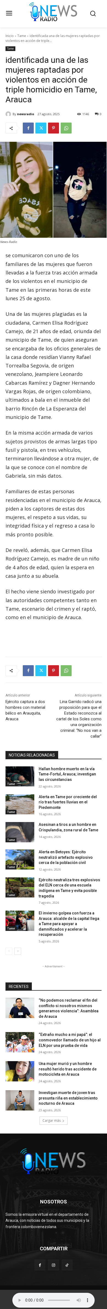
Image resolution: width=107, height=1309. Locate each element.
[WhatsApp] (66, 128)
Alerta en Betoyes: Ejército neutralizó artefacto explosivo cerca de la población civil (66, 857)
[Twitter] (40, 128)
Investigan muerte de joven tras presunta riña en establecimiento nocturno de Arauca (68, 1098)
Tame (21, 35)
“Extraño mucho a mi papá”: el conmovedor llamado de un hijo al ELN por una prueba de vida (70, 1039)
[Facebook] (28, 128)
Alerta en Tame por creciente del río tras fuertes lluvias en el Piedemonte (68, 802)
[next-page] (17, 951)
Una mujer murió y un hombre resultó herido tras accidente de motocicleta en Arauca (68, 1068)
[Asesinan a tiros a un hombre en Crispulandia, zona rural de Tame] (19, 832)
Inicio (9, 35)
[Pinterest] (53, 128)
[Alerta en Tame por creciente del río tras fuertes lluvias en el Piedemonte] (19, 804)
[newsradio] (9, 114)
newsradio (25, 114)
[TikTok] (67, 1265)
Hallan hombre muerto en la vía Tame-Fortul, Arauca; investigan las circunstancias (67, 774)
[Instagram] (53, 1265)
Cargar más (52, 1120)
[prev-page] (8, 951)
